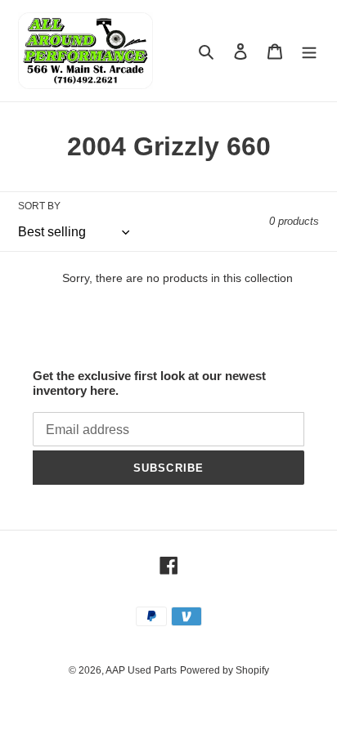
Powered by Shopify (224, 670)
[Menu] (309, 51)
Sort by (39, 206)
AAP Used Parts (141, 670)
